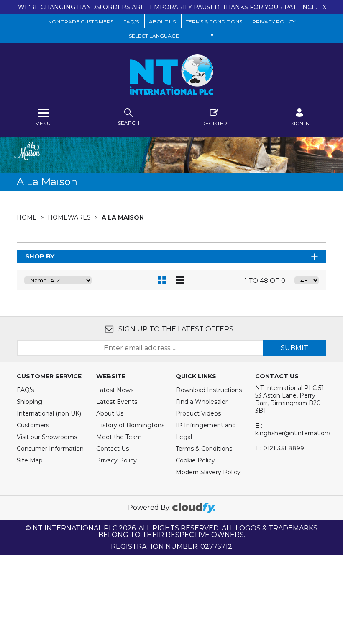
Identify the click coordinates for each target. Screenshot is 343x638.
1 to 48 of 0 (265, 280)
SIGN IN (300, 123)
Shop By (39, 256)
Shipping (29, 402)
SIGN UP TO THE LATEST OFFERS (175, 329)
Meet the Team (119, 437)
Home (27, 217)
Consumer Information (50, 448)
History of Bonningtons (130, 425)
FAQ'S (131, 21)
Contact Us (112, 448)
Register (214, 123)
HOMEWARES (70, 217)
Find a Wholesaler (202, 402)
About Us (109, 413)
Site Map (30, 460)
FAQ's (25, 390)
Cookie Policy (195, 460)
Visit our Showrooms (47, 437)
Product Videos (198, 413)
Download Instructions (209, 390)
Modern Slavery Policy (208, 472)
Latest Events (116, 402)
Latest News (114, 390)
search (128, 123)
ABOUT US (162, 21)
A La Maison (123, 217)
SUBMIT (294, 348)
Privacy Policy (273, 21)
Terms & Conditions (204, 448)
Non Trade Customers (80, 21)
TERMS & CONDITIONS (214, 21)
